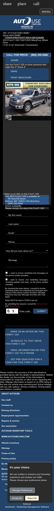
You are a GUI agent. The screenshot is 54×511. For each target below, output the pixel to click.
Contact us (7, 405)
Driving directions (11, 410)
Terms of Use (8, 453)
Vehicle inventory (10, 443)
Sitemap (6, 448)
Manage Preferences (22, 490)
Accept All (16, 498)
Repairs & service (10, 421)
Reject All (32, 498)
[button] (7, 3)
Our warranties (9, 426)
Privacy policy (9, 458)
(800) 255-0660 (39, 55)
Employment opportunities (15, 415)
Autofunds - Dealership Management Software (27, 507)
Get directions (32, 201)
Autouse (27, 504)
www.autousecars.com (15, 436)
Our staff (6, 400)
